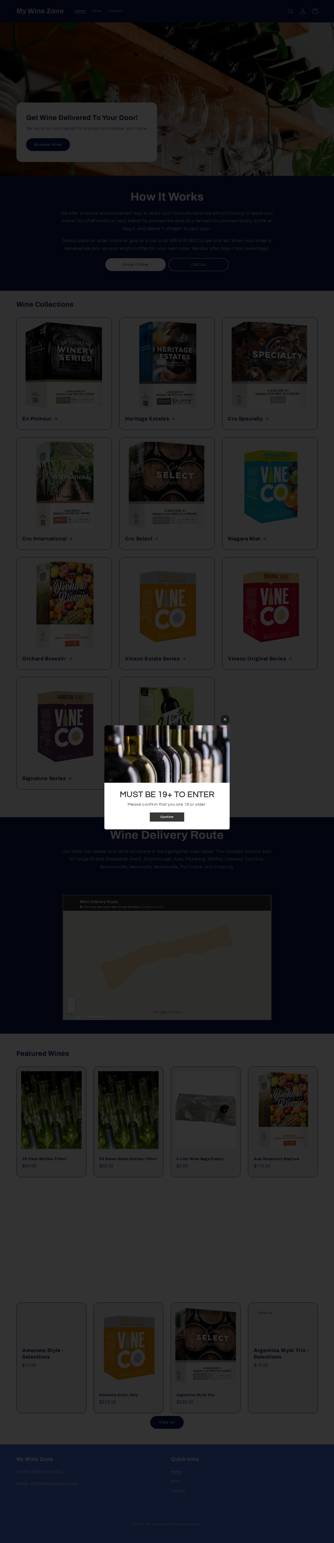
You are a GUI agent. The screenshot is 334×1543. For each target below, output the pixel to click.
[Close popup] (225, 719)
